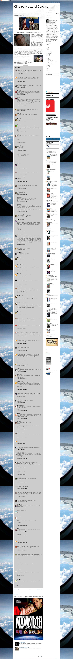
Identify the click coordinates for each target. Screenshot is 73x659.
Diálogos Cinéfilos (49, 219)
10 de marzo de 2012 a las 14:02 (22, 181)
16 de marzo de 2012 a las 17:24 (22, 488)
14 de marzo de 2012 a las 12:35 (22, 418)
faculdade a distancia (49, 143)
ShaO (18, 499)
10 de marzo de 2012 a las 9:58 (21, 142)
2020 (47, 44)
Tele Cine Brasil (49, 277)
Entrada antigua (40, 589)
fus (17, 134)
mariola (18, 491)
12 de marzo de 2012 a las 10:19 (22, 336)
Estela (18, 163)
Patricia (18, 257)
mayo (48, 55)
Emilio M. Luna (19, 381)
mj (17, 76)
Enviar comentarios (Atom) (22, 591)
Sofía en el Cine (49, 200)
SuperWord (48, 228)
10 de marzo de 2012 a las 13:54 (22, 174)
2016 (47, 47)
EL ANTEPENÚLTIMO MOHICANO (52, 154)
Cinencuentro (49, 150)
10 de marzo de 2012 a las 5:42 (21, 115)
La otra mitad (49, 59)
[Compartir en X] (25, 65)
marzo (49, 58)
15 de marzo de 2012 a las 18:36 (22, 458)
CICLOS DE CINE (49, 303)
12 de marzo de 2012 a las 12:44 (22, 350)
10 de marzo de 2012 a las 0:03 (21, 81)
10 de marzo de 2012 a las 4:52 (21, 110)
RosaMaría (18, 504)
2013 (47, 49)
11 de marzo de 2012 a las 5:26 (21, 231)
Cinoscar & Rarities (50, 193)
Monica (18, 273)
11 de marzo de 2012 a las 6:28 (21, 249)
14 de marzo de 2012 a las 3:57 (21, 396)
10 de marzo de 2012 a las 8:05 (21, 131)
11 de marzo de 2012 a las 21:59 (22, 308)
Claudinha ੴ (19, 286)
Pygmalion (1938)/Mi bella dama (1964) (52, 201)
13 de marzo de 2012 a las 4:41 (21, 365)
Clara (18, 528)
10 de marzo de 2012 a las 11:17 (22, 150)
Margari (18, 124)
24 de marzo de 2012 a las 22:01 (22, 550)
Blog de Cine (49, 160)
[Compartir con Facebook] (26, 65)
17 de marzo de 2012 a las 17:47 (22, 501)
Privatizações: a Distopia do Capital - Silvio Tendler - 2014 (54, 279)
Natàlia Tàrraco (19, 461)
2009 (47, 70)
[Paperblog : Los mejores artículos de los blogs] (48, 147)
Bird (17, 399)
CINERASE (48, 294)
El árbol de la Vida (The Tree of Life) (24, 647)
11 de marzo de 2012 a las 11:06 (21, 270)
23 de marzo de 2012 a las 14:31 (22, 542)
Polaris (18, 311)
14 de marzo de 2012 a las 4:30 (21, 402)
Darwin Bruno (19, 539)
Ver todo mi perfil (48, 41)
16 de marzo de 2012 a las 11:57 (22, 482)
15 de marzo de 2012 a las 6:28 (21, 443)
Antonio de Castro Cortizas (21, 234)
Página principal (48, 15)
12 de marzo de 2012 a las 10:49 (22, 343)
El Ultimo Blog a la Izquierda (51, 187)
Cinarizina (18, 374)
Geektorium (48, 297)
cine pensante (49, 230)
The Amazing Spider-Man (54, 313)
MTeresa (18, 145)
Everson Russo (19, 247)
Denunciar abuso (49, 74)
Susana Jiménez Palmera (21, 452)
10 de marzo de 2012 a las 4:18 (21, 105)
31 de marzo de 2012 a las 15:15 (22, 576)
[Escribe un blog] (24, 65)
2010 (47, 69)
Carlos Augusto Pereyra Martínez (22, 295)
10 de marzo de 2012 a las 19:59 (22, 201)
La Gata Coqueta (19, 219)
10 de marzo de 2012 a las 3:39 (21, 94)
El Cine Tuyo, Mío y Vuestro (51, 264)
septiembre (49, 53)
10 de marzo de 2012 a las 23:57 (22, 216)
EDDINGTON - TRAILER (54, 188)
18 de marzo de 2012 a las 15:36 (22, 531)
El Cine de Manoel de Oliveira (51, 60)
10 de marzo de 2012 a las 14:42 (22, 188)
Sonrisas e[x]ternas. (50, 318)
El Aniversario (52, 171)
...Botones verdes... (50, 283)
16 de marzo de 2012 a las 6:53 (21, 474)
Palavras (18, 516)
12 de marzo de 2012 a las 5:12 (21, 328)
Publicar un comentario (19, 585)
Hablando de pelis (49, 208)
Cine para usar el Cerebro (31, 6)
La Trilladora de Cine (50, 275)
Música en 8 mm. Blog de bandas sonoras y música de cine (52, 312)
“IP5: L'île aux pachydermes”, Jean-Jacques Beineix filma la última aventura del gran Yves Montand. (54, 185)
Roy (17, 353)
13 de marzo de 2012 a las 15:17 (22, 371)
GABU (18, 421)
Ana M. (18, 90)
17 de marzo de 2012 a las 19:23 (22, 507)
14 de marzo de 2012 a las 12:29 (22, 410)
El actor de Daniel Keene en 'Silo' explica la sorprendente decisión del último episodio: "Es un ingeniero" (52, 162)
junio (48, 54)
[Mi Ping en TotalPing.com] (48, 364)
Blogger (41, 656)
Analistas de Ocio (49, 202)
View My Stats (55, 370)
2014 (47, 48)
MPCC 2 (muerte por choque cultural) (52, 276)
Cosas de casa (53, 164)
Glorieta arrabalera (49, 336)
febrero (49, 65)
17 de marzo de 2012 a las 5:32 (21, 496)
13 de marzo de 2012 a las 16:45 (22, 389)
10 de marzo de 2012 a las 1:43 (21, 87)
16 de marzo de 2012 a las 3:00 (21, 467)
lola (17, 97)
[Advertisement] (57, 83)
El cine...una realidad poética (51, 308)
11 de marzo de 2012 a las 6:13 (21, 244)
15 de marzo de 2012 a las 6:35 (21, 449)
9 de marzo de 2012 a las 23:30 (21, 73)
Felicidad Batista (19, 264)
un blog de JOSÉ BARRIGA (51, 253)
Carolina (18, 413)
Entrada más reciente (18, 589)
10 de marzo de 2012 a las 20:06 (22, 211)
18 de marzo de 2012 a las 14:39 (22, 525)
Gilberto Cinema (49, 222)
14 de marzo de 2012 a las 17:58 (22, 437)
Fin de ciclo (52, 236)
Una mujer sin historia (22, 642)
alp (17, 446)
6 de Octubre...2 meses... (54, 259)
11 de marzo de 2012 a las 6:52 (21, 254)
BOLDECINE (49, 329)
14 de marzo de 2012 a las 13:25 (22, 429)
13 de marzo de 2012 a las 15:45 (22, 378)
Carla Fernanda (19, 191)
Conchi (18, 113)
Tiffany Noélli (19, 579)
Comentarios (49, 372)
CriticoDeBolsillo (49, 323)
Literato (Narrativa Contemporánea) (52, 235)
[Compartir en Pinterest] (27, 65)
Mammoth (16, 594)
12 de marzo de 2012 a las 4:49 (21, 321)
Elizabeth (18, 252)
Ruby (18, 368)
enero (48, 66)
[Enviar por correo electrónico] (23, 65)
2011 (47, 68)
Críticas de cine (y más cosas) (51, 213)
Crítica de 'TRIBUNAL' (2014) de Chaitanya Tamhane (53, 249)
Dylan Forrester (19, 405)
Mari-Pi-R (18, 118)
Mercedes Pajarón (20, 214)
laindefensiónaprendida (20, 510)
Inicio (30, 589)
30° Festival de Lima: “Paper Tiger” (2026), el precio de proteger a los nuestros (51, 152)
